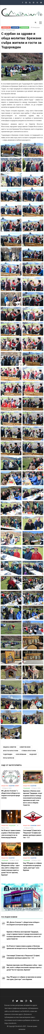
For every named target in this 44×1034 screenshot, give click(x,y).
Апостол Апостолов (10, 750)
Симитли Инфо (25, 747)
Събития (15, 27)
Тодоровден (7, 754)
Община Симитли (9, 747)
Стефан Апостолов (29, 750)
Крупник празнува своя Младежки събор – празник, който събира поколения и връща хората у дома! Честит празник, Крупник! (25, 967)
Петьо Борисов (8, 758)
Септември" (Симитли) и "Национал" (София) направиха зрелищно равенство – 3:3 (23, 957)
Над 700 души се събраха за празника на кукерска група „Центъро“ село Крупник (24, 978)
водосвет (33, 754)
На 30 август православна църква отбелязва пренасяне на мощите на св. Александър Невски (24, 947)
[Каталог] (22, 12)
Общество (6, 27)
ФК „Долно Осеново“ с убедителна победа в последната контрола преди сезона (23, 923)
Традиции (24, 27)
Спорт (17, 786)
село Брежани (21, 754)
